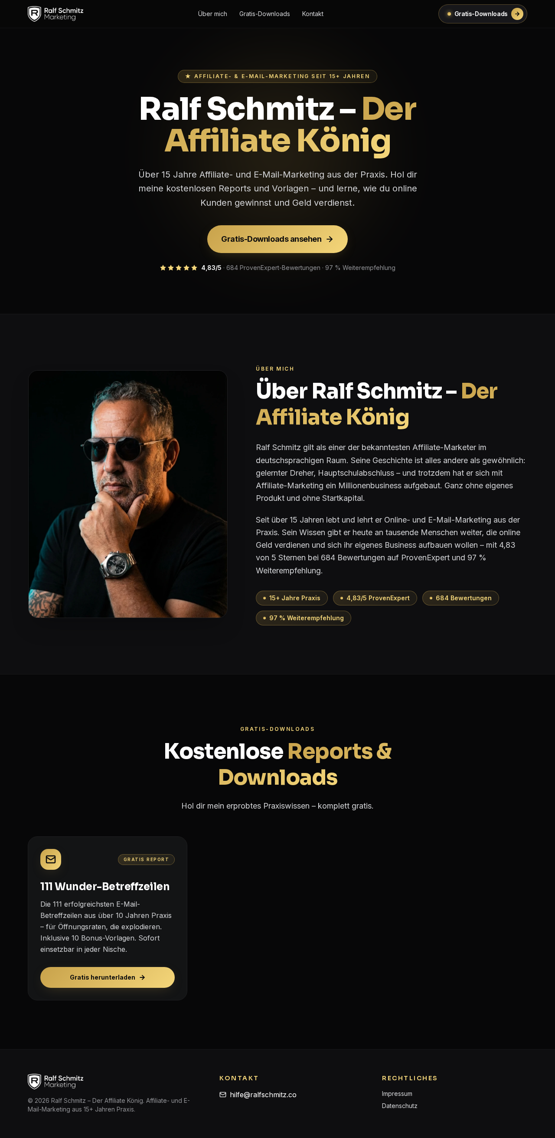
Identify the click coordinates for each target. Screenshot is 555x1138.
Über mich (212, 13)
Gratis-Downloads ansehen (271, 238)
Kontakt (312, 13)
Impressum (397, 1093)
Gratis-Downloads (264, 13)
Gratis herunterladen (102, 977)
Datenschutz (400, 1105)
